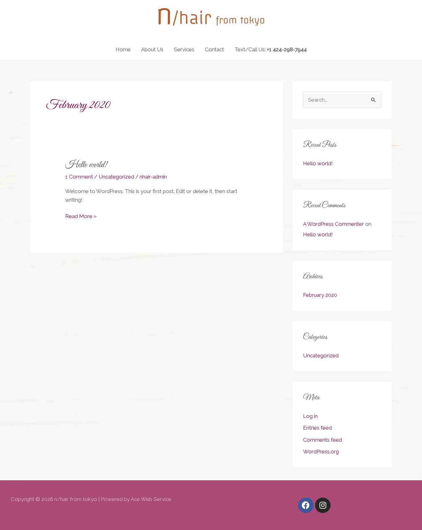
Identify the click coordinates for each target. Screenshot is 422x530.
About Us (152, 49)
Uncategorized (116, 177)
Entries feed (317, 428)
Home (123, 49)
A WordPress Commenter (333, 224)
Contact (214, 49)
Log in (310, 416)
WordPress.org (321, 451)
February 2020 (320, 295)
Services (184, 49)
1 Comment (79, 177)
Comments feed (322, 440)
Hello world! (86, 165)
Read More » (81, 215)
